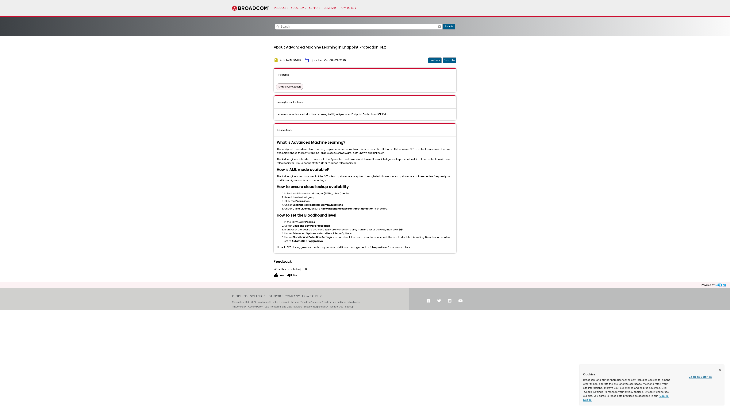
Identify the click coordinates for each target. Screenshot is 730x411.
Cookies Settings (700, 376)
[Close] (720, 370)
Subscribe (449, 60)
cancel (439, 27)
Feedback (434, 60)
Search (449, 26)
